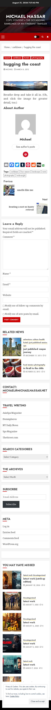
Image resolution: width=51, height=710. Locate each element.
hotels (26, 58)
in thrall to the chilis (33, 368)
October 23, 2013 (33, 372)
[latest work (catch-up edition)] (12, 580)
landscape (36, 171)
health (42, 339)
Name (7, 273)
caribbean (17, 58)
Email (6, 284)
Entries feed (9, 532)
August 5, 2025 (32, 647)
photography (37, 58)
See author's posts (25, 147)
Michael (9, 70)
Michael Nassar (25, 16)
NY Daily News (10, 425)
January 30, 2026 (33, 585)
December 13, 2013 (34, 356)
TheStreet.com (10, 437)
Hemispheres (10, 419)
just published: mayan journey (34, 350)
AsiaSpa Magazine (12, 412)
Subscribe (48, 37)
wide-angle (21, 175)
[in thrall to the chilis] (12, 368)
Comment (8, 236)
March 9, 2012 (22, 70)
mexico (44, 343)
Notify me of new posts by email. (22, 313)
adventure (27, 339)
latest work (27, 575)
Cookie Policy (14, 696)
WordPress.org (10, 544)
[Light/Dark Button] (36, 36)
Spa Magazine (10, 431)
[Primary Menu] (2, 37)
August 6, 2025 (32, 626)
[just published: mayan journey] (12, 347)
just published (35, 343)
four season (25, 171)
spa (24, 346)
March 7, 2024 (32, 668)
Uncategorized (39, 575)
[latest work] (12, 601)
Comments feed (11, 538)
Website (7, 295)
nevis (44, 171)
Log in (6, 526)
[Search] (42, 36)
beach (7, 58)
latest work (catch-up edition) (34, 580)
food (25, 365)
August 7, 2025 (32, 605)
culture (35, 339)
